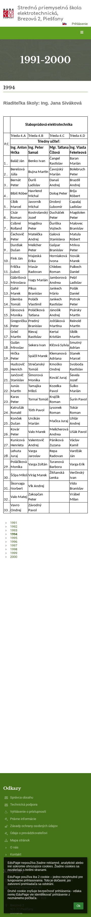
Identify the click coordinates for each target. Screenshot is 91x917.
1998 (13, 549)
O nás (14, 847)
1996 (13, 542)
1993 (13, 530)
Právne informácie (23, 819)
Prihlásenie (80, 24)
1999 (13, 553)
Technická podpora (23, 804)
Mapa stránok (20, 840)
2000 (13, 557)
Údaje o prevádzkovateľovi (28, 833)
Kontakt (15, 854)
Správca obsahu (21, 797)
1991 (13, 523)
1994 (13, 534)
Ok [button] (78, 906)
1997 (13, 545)
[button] (64, 24)
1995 (13, 538)
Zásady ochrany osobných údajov (34, 826)
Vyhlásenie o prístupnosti (28, 811)
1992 (13, 526)
